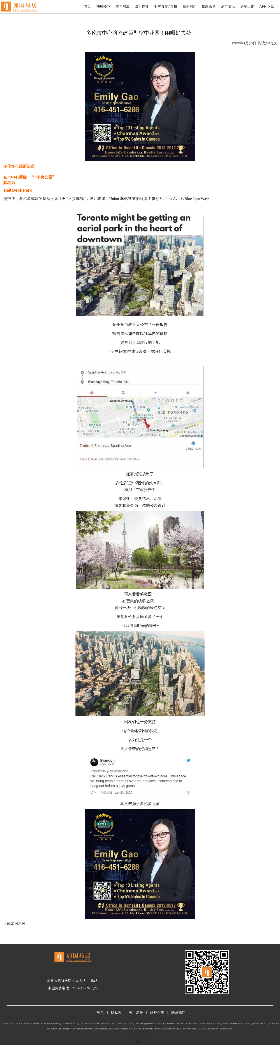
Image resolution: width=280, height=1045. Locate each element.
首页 (87, 6)
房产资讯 (228, 6)
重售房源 (123, 6)
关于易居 (136, 1012)
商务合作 (157, 1012)
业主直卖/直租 (165, 6)
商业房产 (189, 6)
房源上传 (247, 6)
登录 (100, 1012)
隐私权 (116, 1012)
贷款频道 (209, 6)
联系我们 (178, 1012)
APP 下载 (266, 6)
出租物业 (142, 6)
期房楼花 (103, 6)
